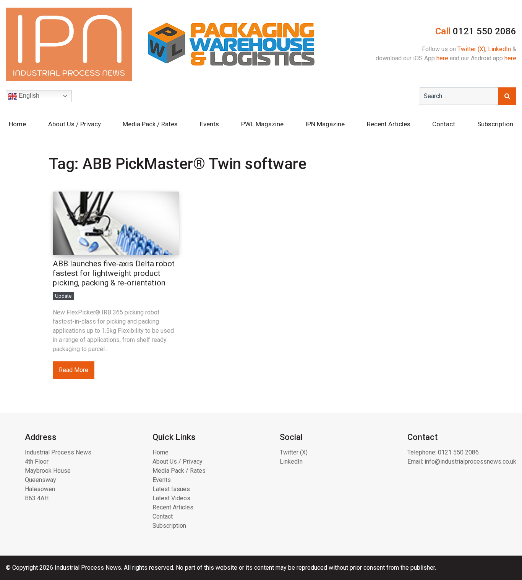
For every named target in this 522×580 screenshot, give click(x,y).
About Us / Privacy (74, 124)
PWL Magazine (262, 124)
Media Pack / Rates (150, 124)
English (28, 95)
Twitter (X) (471, 49)
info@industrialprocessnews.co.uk (470, 461)
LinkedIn (499, 49)
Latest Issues (171, 489)
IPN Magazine (325, 124)
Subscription (495, 124)
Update (63, 296)
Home (17, 124)
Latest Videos (171, 498)
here (442, 58)
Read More (73, 370)
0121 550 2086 (458, 452)
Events (209, 124)
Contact (443, 124)
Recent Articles (388, 124)
